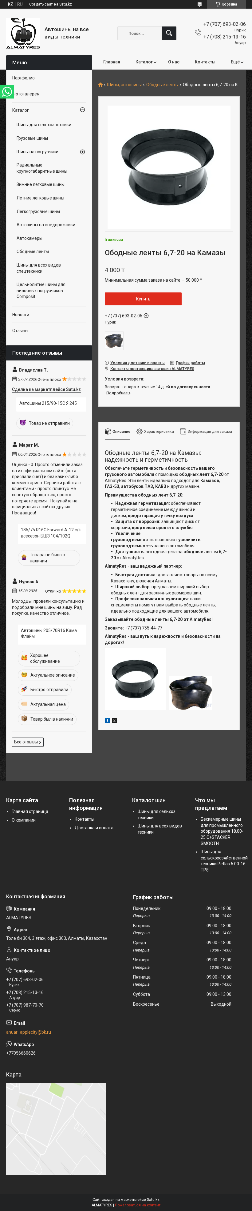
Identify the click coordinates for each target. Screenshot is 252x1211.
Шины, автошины (124, 84)
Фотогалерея (25, 93)
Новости (20, 314)
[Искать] (169, 33)
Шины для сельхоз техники (44, 124)
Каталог (144, 61)
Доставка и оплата (94, 827)
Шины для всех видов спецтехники (39, 268)
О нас (173, 61)
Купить (143, 298)
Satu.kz (153, 1199)
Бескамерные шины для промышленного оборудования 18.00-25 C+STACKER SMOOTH (222, 831)
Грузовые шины (32, 138)
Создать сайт (41, 4)
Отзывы (20, 330)
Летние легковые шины (40, 197)
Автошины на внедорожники (46, 224)
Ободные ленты (162, 84)
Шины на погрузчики (37, 151)
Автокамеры (29, 238)
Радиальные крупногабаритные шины (42, 168)
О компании (24, 820)
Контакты (205, 61)
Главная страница (30, 811)
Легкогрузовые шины (38, 211)
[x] (114, 721)
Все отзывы (26, 741)
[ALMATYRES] (23, 33)
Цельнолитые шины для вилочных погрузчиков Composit (41, 290)
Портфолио (23, 77)
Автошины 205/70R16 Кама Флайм (49, 633)
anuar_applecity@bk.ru (28, 1032)
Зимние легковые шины (41, 184)
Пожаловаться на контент (137, 1205)
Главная (111, 61)
